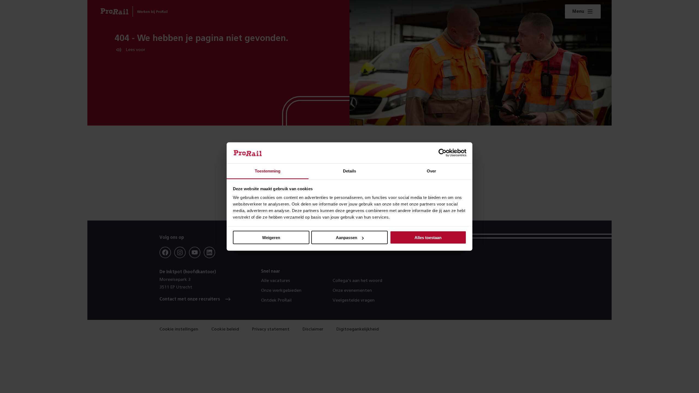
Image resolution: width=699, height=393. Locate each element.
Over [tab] (431, 170)
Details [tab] (349, 170)
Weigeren (271, 237)
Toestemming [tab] (267, 170)
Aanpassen (346, 237)
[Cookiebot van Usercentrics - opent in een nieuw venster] (442, 153)
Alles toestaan (428, 237)
